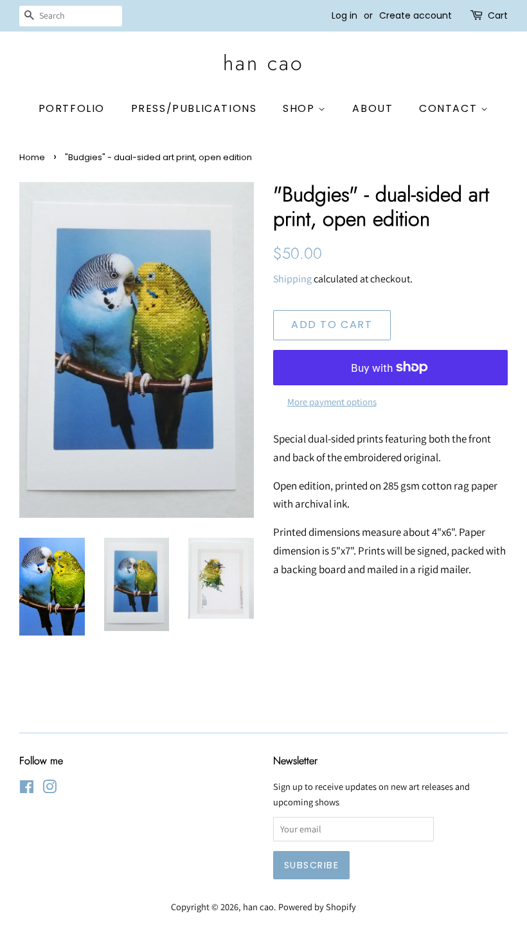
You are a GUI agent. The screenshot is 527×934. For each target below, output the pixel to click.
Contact (450, 108)
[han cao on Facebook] (26, 789)
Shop (300, 108)
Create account (415, 15)
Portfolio (72, 108)
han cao (263, 63)
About (372, 108)
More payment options (332, 402)
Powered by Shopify (317, 907)
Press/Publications (194, 108)
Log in (344, 15)
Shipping (292, 279)
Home (32, 157)
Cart (498, 15)
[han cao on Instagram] (49, 789)
